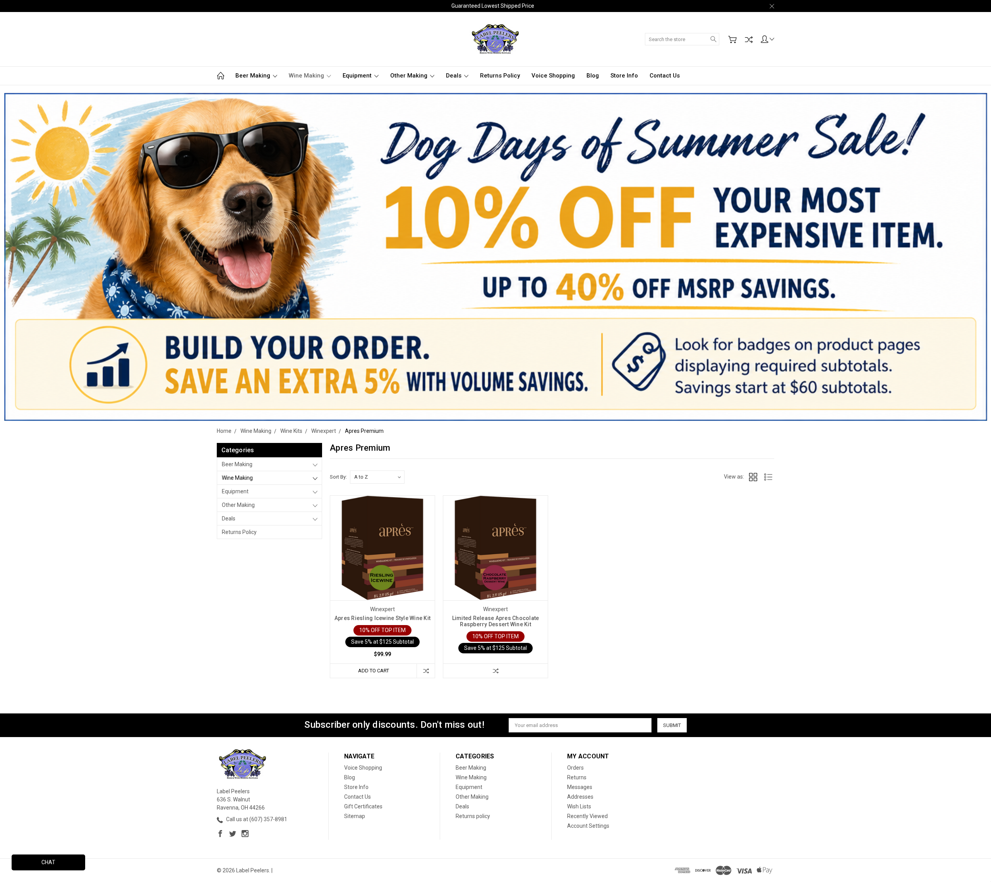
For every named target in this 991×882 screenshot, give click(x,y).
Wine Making (307, 75)
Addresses (580, 797)
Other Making (409, 75)
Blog (592, 75)
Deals (454, 75)
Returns (576, 777)
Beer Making (253, 75)
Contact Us (665, 75)
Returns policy (500, 75)
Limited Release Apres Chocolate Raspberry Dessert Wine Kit (495, 621)
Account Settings (588, 826)
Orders (575, 768)
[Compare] (748, 39)
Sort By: (338, 477)
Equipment (358, 75)
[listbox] (377, 477)
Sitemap (354, 816)
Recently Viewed (587, 816)
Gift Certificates (363, 806)
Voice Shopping (553, 75)
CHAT (48, 862)
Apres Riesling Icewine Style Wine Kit (382, 618)
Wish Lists (579, 806)
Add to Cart (373, 671)
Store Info (624, 75)
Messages (579, 787)
